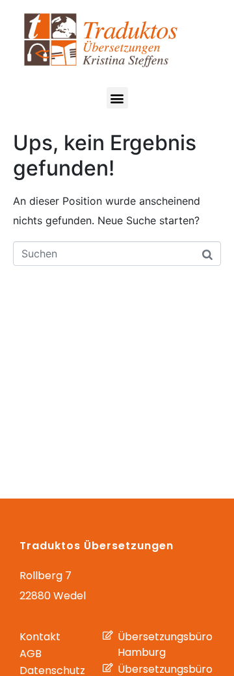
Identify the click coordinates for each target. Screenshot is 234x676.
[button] (117, 98)
